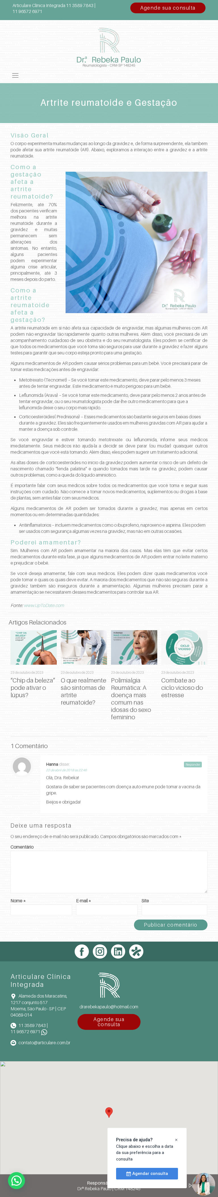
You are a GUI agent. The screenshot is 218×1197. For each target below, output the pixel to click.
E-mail (83, 900)
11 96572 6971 (25, 1031)
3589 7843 (79, 5)
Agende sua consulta (168, 8)
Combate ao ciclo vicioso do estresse (182, 688)
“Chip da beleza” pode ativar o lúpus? (33, 688)
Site (145, 900)
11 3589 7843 (32, 1025)
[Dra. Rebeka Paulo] (109, 43)
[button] (109, 1112)
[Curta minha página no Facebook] (82, 951)
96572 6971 (27, 11)
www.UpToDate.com (44, 605)
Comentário (22, 847)
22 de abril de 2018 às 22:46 (66, 770)
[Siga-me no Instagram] (100, 951)
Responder (193, 765)
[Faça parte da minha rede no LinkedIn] (118, 951)
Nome (18, 900)
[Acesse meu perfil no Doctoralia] (136, 951)
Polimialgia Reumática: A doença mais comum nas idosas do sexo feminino (131, 699)
